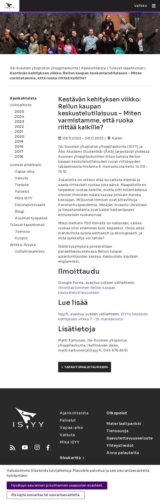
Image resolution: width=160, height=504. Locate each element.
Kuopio (21, 238)
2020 (19, 136)
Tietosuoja (117, 431)
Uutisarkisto (21, 105)
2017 (19, 151)
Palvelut (22, 191)
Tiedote (22, 185)
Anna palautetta (122, 453)
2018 (19, 146)
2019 (19, 141)
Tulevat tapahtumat (126, 68)
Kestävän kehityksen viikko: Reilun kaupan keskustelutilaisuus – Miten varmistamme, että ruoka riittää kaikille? (76, 75)
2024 (19, 116)
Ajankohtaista (93, 68)
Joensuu (22, 231)
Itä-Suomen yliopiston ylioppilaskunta (44, 68)
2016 (19, 156)
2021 (19, 131)
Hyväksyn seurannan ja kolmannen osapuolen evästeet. (57, 485)
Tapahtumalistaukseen (86, 367)
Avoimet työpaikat (31, 218)
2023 (19, 121)
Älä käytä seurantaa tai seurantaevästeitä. (45, 495)
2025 (19, 111)
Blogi (19, 211)
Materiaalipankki (123, 423)
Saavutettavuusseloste (129, 438)
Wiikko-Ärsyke (23, 245)
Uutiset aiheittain (25, 165)
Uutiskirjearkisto (30, 251)
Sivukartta (70, 458)
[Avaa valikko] (152, 6)
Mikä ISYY (23, 198)
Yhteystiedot (120, 445)
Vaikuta (21, 178)
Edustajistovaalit (30, 205)
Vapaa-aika (24, 171)
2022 (19, 126)
